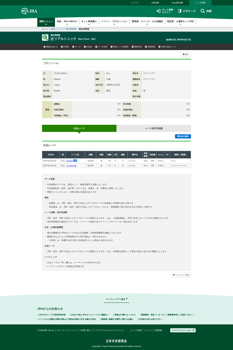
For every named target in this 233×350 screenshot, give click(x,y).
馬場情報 (151, 47)
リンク (74, 330)
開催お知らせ (52, 47)
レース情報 (200, 3)
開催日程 (138, 47)
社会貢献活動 (177, 3)
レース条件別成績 (154, 128)
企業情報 (155, 3)
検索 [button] (209, 11)
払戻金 (89, 47)
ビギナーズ (189, 11)
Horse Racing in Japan (181, 330)
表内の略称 (184, 136)
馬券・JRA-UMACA (67, 21)
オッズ (78, 47)
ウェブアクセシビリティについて (109, 330)
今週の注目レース (168, 47)
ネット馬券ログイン (167, 11)
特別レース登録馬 (120, 47)
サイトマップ (62, 330)
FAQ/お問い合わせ (46, 330)
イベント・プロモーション (114, 21)
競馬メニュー (46, 21)
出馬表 (66, 47)
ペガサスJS (71, 166)
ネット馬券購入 (89, 21)
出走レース (79, 128)
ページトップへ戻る (182, 275)
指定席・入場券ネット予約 (180, 21)
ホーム (45, 29)
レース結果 (102, 47)
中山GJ (69, 161)
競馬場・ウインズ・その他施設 (147, 21)
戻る (186, 54)
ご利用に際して (86, 330)
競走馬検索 (71, 29)
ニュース (135, 3)
